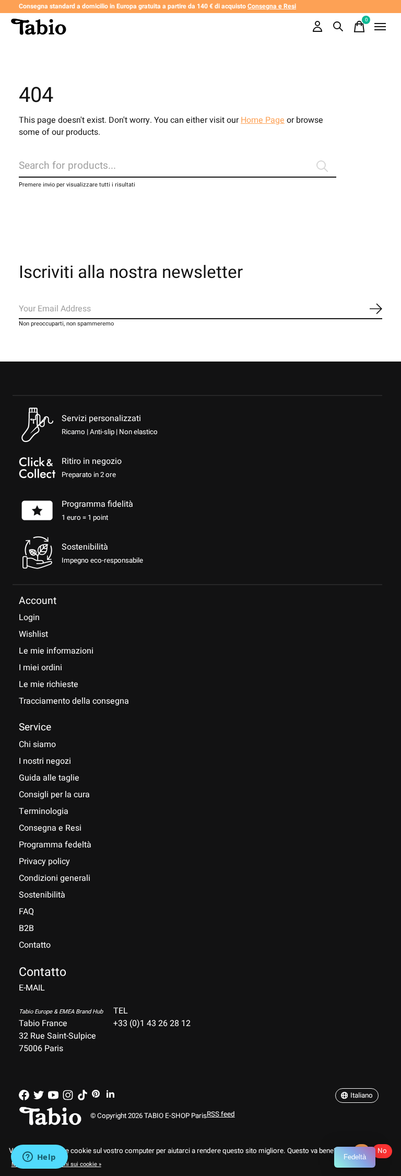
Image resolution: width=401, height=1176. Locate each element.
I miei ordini (40, 667)
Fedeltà (355, 1157)
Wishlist (33, 634)
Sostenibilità (42, 895)
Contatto (35, 945)
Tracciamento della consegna (74, 701)
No (382, 1151)
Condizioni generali (54, 878)
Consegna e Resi (50, 828)
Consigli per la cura (54, 794)
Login (29, 617)
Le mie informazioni (56, 651)
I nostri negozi (45, 761)
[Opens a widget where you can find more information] (39, 1158)
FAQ (26, 911)
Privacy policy (44, 861)
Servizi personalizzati (101, 418)
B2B (26, 928)
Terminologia (43, 811)
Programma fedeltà (55, 845)
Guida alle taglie (49, 778)
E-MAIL (32, 988)
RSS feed (221, 1114)
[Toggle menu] (380, 26)
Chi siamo (37, 744)
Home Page (263, 120)
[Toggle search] (338, 26)
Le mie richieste (48, 684)
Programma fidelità (97, 504)
